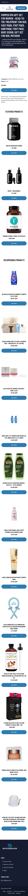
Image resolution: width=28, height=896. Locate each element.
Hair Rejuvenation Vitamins (14, 146)
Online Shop (21, 8)
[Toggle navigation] (3, 8)
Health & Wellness (13, 79)
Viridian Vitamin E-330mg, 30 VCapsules (14, 236)
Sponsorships (7, 861)
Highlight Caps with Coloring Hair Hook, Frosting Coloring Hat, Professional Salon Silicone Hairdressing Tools (14, 819)
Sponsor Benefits (8, 867)
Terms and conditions (19, 891)
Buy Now (14, 90)
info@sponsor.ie (5, 2)
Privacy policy (11, 893)
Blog (5, 870)
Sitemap (18, 893)
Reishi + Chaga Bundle (14, 191)
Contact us (9, 891)
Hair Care (21, 79)
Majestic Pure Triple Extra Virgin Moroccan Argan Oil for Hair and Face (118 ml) (14, 676)
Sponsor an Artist (8, 864)
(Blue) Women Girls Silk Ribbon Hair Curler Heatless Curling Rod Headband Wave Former (14, 626)
